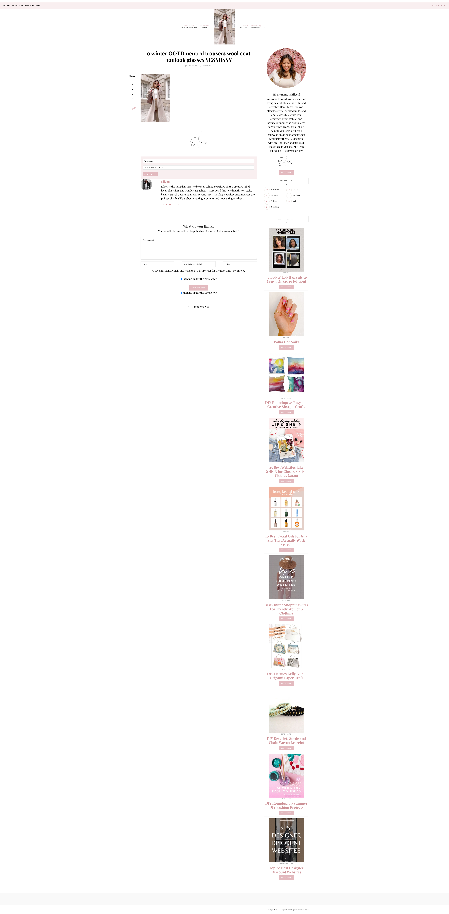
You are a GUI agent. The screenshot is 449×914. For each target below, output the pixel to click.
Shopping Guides (189, 26)
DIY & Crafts (286, 398)
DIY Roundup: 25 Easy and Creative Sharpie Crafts (286, 404)
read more (286, 172)
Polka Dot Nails (286, 342)
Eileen (165, 181)
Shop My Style (17, 5)
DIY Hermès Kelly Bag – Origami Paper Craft (286, 675)
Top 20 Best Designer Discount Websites (286, 870)
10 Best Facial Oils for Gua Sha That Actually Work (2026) (286, 540)
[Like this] (133, 109)
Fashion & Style (286, 463)
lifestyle (256, 26)
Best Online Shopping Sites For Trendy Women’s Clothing (286, 609)
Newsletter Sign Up (32, 5)
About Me (6, 5)
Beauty (244, 26)
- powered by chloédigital (300, 910)
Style (204, 26)
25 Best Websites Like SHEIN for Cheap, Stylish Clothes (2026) (286, 471)
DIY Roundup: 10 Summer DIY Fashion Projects (286, 805)
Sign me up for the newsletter (199, 279)
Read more (286, 287)
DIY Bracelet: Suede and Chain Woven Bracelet (286, 740)
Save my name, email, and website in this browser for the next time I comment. (200, 270)
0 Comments (207, 66)
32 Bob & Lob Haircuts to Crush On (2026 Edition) (286, 279)
